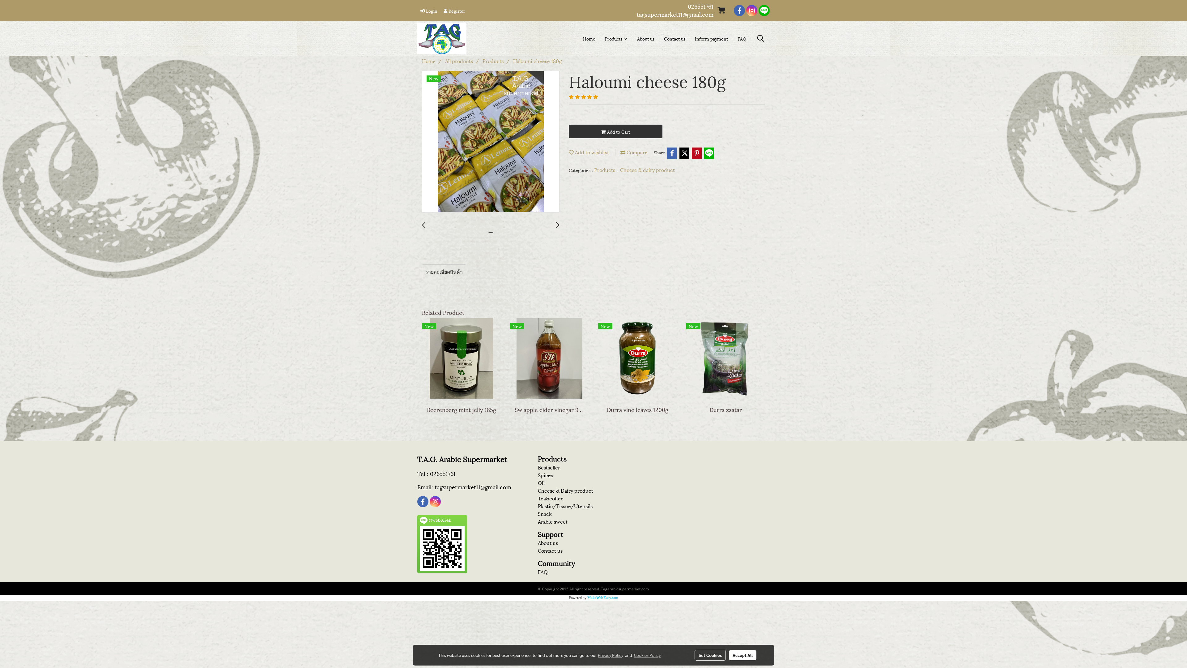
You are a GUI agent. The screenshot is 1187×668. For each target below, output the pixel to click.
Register (456, 10)
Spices (545, 475)
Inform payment (711, 38)
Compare (636, 152)
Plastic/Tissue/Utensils (565, 506)
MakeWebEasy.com (602, 598)
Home (589, 38)
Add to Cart (618, 131)
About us (645, 38)
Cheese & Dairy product (565, 490)
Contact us (674, 38)
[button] (761, 38)
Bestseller (549, 467)
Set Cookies (710, 655)
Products (614, 38)
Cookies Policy (647, 655)
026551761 (700, 6)
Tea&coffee (551, 498)
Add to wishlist (591, 152)
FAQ (742, 38)
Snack (545, 513)
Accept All (743, 655)
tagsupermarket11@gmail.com (675, 14)
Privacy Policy (610, 655)
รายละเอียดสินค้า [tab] (444, 271)
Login (431, 10)
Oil (541, 482)
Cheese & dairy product (647, 169)
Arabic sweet (553, 521)
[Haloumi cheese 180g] (490, 142)
